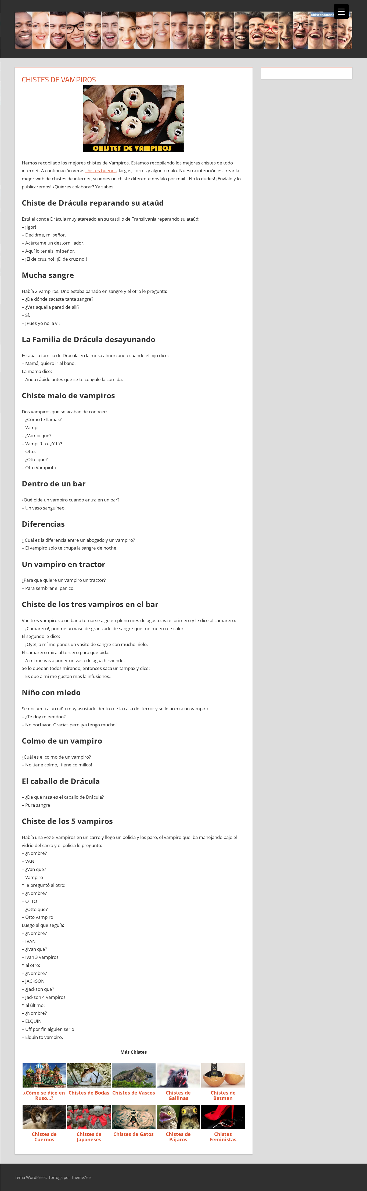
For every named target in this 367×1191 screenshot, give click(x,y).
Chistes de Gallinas (178, 1095)
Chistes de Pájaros (178, 1137)
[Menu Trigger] (341, 11)
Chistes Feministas (223, 1137)
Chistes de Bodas (89, 1092)
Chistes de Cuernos (44, 1137)
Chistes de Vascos (133, 1092)
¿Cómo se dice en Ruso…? (44, 1095)
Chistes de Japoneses (89, 1137)
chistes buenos (101, 170)
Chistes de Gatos (133, 1134)
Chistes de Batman (223, 1095)
